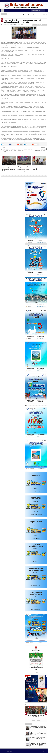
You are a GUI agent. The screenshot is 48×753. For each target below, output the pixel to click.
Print (39, 24)
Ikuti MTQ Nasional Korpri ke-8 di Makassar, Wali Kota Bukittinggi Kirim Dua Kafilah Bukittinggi (39, 167)
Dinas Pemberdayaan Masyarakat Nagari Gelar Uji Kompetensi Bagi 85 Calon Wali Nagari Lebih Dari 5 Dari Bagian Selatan (8, 168)
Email (43, 24)
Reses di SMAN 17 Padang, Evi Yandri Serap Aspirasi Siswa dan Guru (38, 744)
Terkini (29, 723)
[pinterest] (44, 1)
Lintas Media (3, 751)
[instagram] (43, 1)
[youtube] (46, 1)
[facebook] (39, 1)
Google (45, 751)
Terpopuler (29, 704)
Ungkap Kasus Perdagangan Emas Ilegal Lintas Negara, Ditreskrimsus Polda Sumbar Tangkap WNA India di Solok (23, 167)
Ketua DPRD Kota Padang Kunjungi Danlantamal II (36, 716)
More (46, 704)
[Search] (46, 10)
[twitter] (41, 1)
